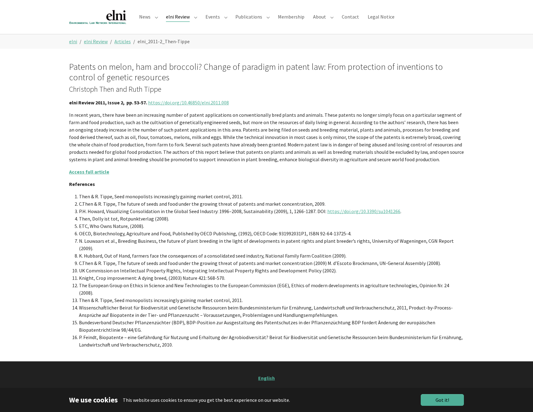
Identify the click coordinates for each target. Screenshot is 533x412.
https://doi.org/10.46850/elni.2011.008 (188, 102)
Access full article (89, 172)
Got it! (442, 400)
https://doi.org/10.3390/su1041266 (363, 211)
